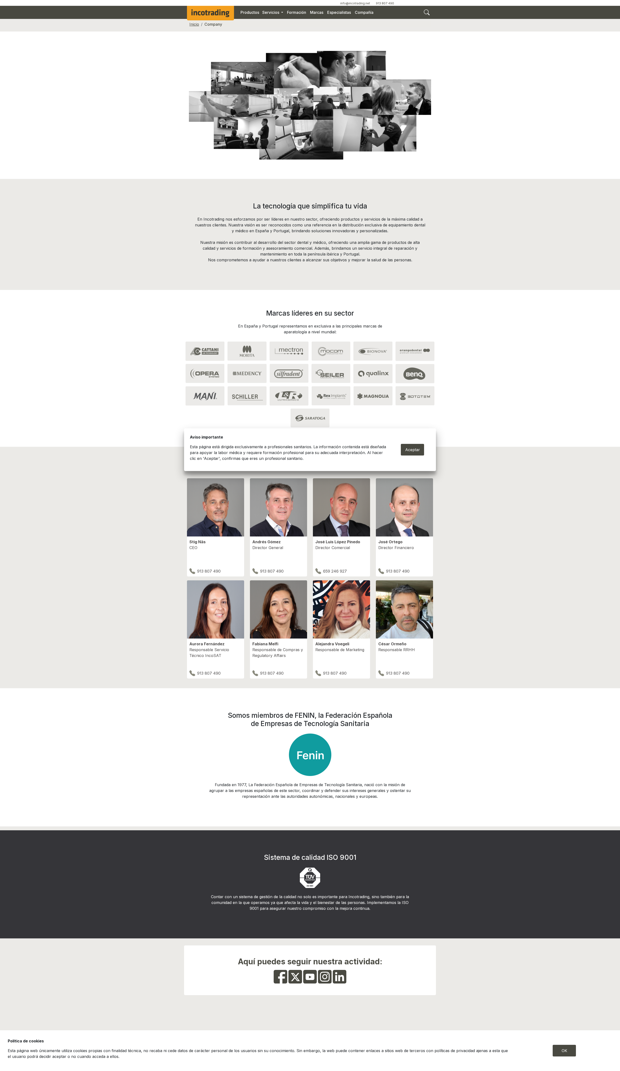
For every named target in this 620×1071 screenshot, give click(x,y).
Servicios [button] (271, 12)
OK (564, 1050)
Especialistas (339, 12)
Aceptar (412, 449)
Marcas (316, 12)
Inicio (194, 24)
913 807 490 (385, 3)
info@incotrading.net (355, 3)
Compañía (364, 12)
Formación (296, 12)
